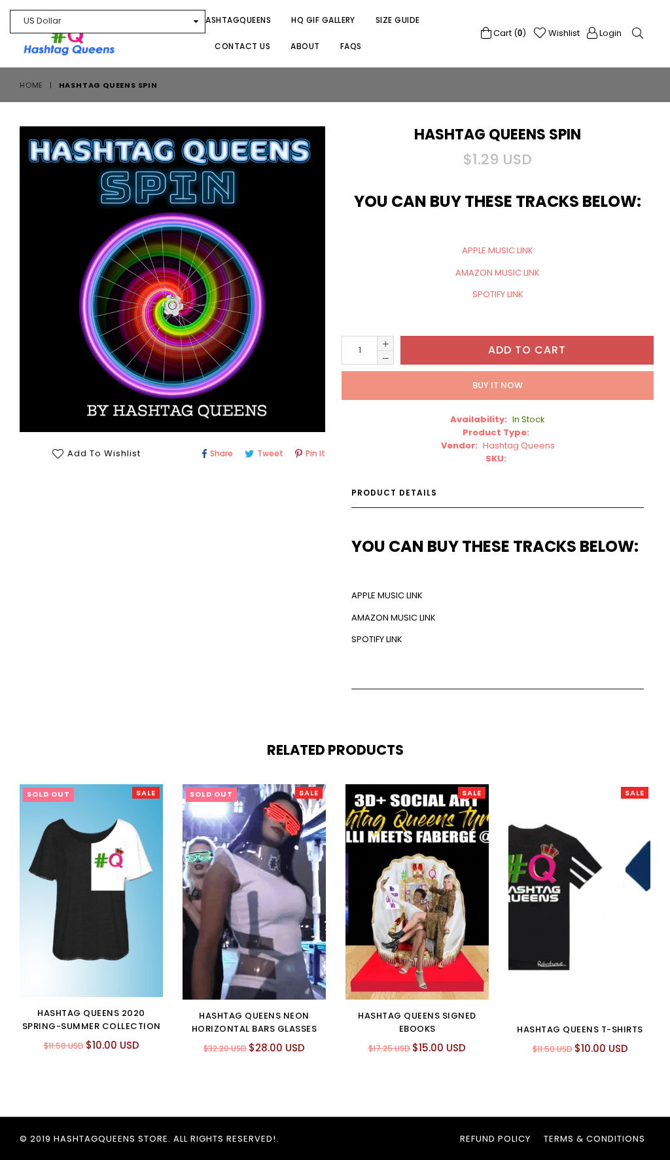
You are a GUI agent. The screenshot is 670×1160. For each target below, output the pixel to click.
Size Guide (398, 20)
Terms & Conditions (594, 1139)
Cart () (508, 33)
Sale (146, 793)
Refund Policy (495, 1139)
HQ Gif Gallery (323, 20)
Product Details (394, 492)
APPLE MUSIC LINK (497, 250)
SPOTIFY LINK (497, 294)
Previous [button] (6, 909)
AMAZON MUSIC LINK (497, 272)
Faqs (351, 46)
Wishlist (563, 33)
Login (609, 33)
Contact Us (242, 46)
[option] (81, 928)
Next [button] (660, 909)
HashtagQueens (235, 20)
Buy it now (497, 385)
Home (31, 85)
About (305, 46)
